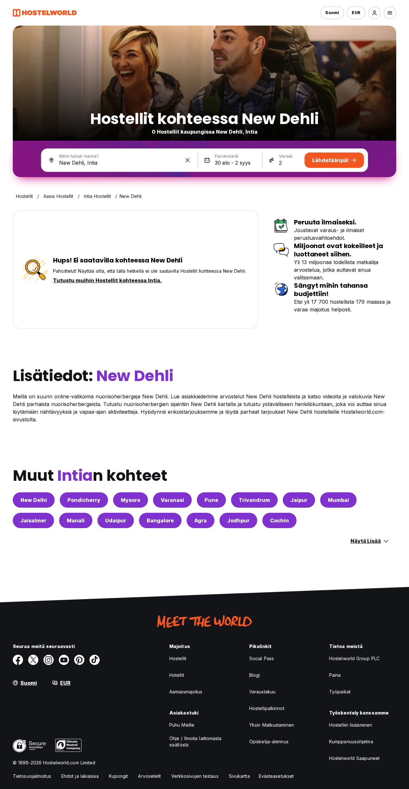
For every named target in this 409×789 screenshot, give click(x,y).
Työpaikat (340, 691)
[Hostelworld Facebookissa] (18, 660)
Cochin (279, 520)
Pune (211, 500)
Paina (335, 675)
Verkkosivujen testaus (195, 776)
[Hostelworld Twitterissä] (33, 660)
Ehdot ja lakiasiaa (80, 776)
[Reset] (187, 160)
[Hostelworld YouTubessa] (64, 660)
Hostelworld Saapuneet (354, 758)
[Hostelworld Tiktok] (94, 660)
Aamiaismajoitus (186, 691)
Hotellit (176, 675)
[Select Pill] (374, 12)
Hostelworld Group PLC (354, 658)
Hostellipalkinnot (266, 708)
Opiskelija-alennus (269, 741)
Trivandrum (254, 500)
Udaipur (115, 520)
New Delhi (33, 500)
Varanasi (172, 500)
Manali (76, 520)
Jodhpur (238, 520)
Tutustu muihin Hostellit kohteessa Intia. (107, 280)
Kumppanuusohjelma (351, 741)
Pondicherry (83, 500)
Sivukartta (239, 776)
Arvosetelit (149, 776)
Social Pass (261, 658)
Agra (200, 520)
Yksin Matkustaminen (271, 725)
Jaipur (298, 500)
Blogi (254, 675)
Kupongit (118, 776)
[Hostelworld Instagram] (48, 660)
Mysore (130, 500)
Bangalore (160, 520)
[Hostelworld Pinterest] (79, 660)
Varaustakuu (262, 691)
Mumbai (338, 500)
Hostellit (177, 658)
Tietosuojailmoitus (32, 776)
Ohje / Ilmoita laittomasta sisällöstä (195, 741)
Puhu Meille (181, 725)
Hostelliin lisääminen (350, 725)
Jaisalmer (33, 520)
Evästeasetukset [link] (276, 776)
